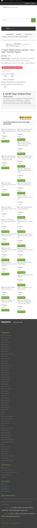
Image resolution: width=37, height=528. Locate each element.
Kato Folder (4, 453)
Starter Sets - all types (7, 456)
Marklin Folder (5, 372)
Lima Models (5, 451)
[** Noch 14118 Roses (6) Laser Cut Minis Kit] (25, 208)
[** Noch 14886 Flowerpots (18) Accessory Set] (9, 235)
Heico (2, 444)
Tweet (5, 76)
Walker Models (5, 393)
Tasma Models (5, 402)
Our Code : (4, 56)
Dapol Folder (5, 344)
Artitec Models (5, 405)
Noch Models (5, 370)
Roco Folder (4, 351)
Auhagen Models (6, 379)
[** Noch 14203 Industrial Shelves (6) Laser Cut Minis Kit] (25, 236)
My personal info (6, 491)
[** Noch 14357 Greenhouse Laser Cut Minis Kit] (25, 221)
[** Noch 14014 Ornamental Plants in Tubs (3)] (9, 185)
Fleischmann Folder (6, 365)
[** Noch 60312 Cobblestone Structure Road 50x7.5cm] (9, 250)
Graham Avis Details (7, 460)
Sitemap (3, 477)
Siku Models (4, 391)
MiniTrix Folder (5, 386)
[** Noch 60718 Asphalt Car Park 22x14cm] (9, 288)
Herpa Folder (5, 340)
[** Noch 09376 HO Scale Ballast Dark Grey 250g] (25, 130)
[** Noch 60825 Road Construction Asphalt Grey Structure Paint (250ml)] (25, 302)
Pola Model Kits (5, 432)
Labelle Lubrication (6, 368)
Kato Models (4, 409)
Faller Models (5, 398)
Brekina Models (5, 377)
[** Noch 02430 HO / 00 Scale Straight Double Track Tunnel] (9, 131)
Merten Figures (5, 430)
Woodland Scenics (6, 435)
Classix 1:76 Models (6, 419)
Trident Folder (5, 347)
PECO (3, 426)
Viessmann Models (6, 388)
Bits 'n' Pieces (5, 423)
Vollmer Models (5, 437)
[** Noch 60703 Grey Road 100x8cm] (25, 276)
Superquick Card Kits (7, 428)
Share (12, 76)
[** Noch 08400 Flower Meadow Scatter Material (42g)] (25, 170)
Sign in (33, 3)
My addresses (5, 489)
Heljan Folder (5, 458)
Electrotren (4, 361)
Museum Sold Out (6, 335)
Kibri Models (4, 384)
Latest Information (6, 474)
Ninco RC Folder (6, 342)
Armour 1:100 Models (7, 416)
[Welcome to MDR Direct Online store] (18, 1)
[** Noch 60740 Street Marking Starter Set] (9, 301)
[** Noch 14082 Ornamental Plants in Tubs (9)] (25, 197)
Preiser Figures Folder (7, 442)
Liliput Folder (5, 382)
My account (5, 481)
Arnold (3, 414)
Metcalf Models (5, 407)
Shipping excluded (8, 96)
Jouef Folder (4, 449)
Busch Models (5, 375)
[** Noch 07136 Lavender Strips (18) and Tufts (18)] (25, 157)
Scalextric (4, 395)
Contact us (27, 3)
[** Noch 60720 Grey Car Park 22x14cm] (25, 288)
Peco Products (5, 421)
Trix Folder (4, 356)
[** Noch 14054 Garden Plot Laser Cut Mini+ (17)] (25, 184)
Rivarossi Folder (6, 446)
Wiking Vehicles (5, 349)
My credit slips (5, 486)
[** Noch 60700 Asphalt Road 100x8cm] (25, 263)
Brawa (3, 412)
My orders (4, 484)
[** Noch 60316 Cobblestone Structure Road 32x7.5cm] (9, 264)
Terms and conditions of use (9, 472)
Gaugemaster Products (7, 354)
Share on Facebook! (8, 79)
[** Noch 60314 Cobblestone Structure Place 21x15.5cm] (25, 250)
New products (5, 467)
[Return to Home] (3, 34)
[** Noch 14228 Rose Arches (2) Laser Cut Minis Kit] (9, 221)
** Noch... (4, 136)
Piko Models (4, 363)
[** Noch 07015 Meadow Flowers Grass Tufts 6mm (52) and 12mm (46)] (9, 158)
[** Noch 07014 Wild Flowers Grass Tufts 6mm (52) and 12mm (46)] (25, 144)
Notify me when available (7, 73)
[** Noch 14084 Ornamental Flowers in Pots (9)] (9, 209)
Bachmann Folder (6, 337)
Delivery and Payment (7, 470)
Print (5, 87)
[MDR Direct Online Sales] (18, 10)
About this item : (6, 58)
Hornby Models (5, 400)
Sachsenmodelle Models (8, 439)
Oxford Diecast (5, 358)
